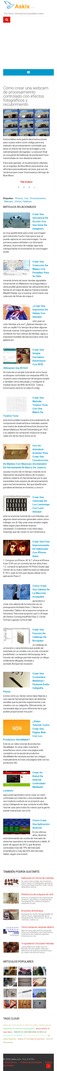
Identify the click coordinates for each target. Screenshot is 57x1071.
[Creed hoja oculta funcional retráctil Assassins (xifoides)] (25, 993)
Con (26, 198)
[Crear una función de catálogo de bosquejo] (16, 636)
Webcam (8, 201)
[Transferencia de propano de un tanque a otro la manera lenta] (10, 982)
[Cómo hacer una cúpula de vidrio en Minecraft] (39, 993)
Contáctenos (10, 1062)
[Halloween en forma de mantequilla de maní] (11, 881)
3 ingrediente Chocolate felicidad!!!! (38, 943)
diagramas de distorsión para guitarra (19, 1029)
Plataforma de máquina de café (37, 894)
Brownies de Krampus (32, 911)
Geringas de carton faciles (35, 1035)
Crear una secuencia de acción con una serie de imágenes (40, 221)
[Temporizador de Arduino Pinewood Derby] (10, 971)
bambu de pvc (45, 1025)
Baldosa (27, 201)
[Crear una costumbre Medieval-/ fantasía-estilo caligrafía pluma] (16, 680)
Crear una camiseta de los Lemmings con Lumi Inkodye (41, 504)
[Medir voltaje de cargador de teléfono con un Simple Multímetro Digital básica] (10, 1004)
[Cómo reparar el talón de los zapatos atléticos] (39, 971)
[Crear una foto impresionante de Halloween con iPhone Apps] (16, 548)
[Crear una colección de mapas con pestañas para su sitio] (16, 268)
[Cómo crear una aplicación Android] (16, 827)
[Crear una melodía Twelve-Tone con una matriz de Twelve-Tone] (16, 404)
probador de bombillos (13, 1035)
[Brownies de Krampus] (11, 914)
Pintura (18, 198)
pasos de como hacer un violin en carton (20, 1025)
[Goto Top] (48, 1066)
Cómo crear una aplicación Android (41, 824)
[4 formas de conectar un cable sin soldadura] (25, 1004)
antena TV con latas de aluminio (31, 1039)
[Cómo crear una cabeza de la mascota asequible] (16, 592)
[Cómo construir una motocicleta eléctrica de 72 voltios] (25, 971)
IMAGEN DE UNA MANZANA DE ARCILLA (30, 1032)
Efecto (18, 201)
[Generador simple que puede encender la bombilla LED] (39, 1004)
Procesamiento (38, 198)
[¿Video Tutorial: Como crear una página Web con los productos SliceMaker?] (16, 728)
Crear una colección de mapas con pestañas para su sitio (40, 269)
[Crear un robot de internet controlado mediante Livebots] (16, 779)
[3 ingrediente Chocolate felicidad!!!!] (11, 947)
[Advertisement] (28, 47)
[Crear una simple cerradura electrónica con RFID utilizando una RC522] (16, 356)
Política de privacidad (31, 1062)
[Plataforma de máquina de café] (11, 898)
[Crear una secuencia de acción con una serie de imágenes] (16, 221)
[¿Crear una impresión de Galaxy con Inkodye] (16, 313)
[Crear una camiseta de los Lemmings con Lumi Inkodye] (16, 504)
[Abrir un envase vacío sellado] (39, 982)
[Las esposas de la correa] (25, 982)
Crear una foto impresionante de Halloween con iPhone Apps (41, 549)
